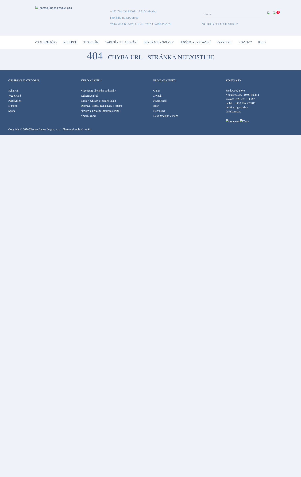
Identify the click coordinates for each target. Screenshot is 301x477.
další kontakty (233, 111)
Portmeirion (14, 100)
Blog (156, 105)
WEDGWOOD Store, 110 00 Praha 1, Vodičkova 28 (140, 24)
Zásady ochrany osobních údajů (98, 100)
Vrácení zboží (88, 116)
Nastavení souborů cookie (77, 129)
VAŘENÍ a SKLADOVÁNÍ (121, 42)
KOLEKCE (70, 42)
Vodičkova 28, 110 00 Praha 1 (242, 94)
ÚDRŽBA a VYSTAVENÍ (195, 42)
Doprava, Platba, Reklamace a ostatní (101, 105)
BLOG (262, 42)
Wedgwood (14, 95)
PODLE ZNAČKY (46, 42)
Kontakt (157, 95)
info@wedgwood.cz (237, 107)
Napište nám (160, 100)
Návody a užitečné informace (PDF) (100, 110)
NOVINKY (245, 42)
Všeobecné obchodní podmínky (98, 90)
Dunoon (12, 105)
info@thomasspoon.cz (124, 17)
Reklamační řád (89, 95)
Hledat (257, 14)
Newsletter (159, 110)
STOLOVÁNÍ (91, 42)
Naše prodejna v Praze (165, 116)
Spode (11, 110)
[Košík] (278, 14)
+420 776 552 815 (121, 11)
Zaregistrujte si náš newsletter (220, 23)
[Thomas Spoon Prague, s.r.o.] (53, 7)
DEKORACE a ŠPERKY (159, 42)
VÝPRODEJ (224, 42)
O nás (156, 90)
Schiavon (13, 90)
